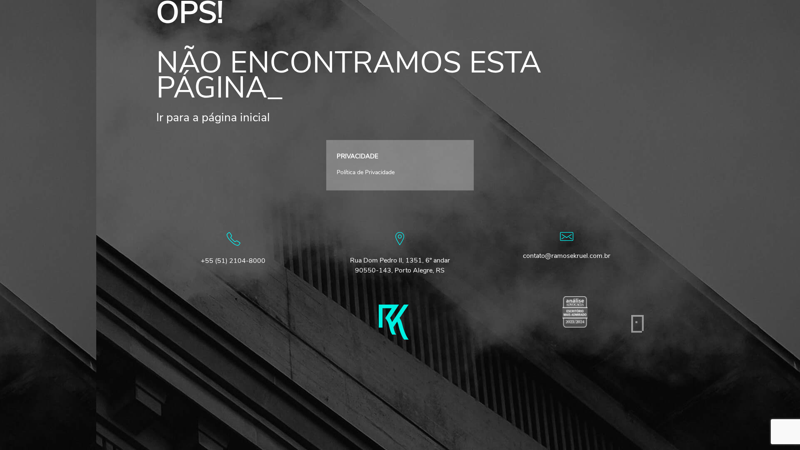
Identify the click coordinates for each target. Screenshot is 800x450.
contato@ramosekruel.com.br (566, 255)
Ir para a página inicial (213, 117)
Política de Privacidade (366, 172)
